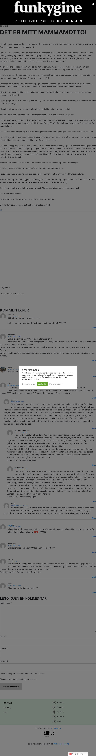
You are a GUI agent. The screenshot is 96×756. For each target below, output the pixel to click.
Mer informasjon (56, 384)
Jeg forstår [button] (42, 384)
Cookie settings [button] (28, 384)
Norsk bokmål (77, 754)
